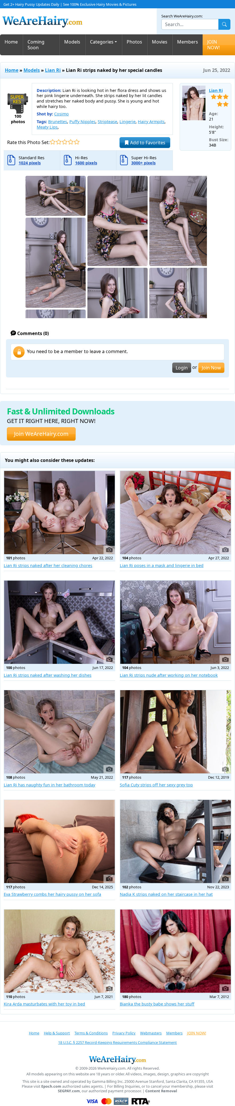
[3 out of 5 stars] (65, 141)
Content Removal (161, 1091)
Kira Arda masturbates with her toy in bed (44, 1004)
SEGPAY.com (69, 1091)
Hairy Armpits (151, 121)
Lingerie (128, 121)
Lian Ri (53, 70)
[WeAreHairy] (117, 1059)
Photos (134, 42)
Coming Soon (36, 45)
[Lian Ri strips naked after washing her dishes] (59, 622)
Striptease (107, 121)
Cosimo (61, 114)
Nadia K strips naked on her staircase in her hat (166, 894)
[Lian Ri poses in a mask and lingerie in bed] (175, 512)
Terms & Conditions (91, 1033)
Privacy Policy (124, 1033)
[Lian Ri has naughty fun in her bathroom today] (59, 732)
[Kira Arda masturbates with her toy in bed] (59, 951)
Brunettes (57, 121)
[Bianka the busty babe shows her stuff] (175, 951)
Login (182, 368)
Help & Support (57, 1033)
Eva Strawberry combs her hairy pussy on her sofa (52, 894)
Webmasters (151, 1033)
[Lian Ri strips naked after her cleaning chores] (59, 512)
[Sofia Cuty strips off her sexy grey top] (175, 732)
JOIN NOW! (213, 45)
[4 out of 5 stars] (71, 141)
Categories (101, 42)
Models (72, 42)
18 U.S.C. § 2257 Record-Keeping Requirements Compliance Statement (117, 1042)
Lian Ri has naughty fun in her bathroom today (49, 785)
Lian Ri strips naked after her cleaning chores (48, 565)
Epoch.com (51, 1086)
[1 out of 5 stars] (53, 141)
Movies (159, 42)
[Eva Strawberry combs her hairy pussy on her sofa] (59, 841)
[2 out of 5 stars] (59, 141)
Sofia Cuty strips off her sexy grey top (156, 785)
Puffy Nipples (82, 121)
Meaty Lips (47, 127)
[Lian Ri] (193, 103)
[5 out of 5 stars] (77, 141)
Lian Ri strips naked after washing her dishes (47, 675)
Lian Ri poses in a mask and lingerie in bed (161, 565)
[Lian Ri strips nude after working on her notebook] (175, 622)
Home (11, 42)
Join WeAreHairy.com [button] (41, 434)
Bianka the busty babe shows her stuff (157, 1004)
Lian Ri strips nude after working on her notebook (169, 675)
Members (187, 42)
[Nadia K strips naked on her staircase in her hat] (175, 841)
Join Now (211, 368)
